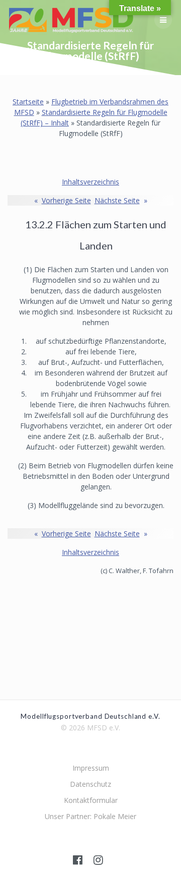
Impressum (90, 768)
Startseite (28, 101)
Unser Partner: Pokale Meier (90, 816)
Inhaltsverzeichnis (90, 181)
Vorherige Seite (62, 200)
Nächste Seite (121, 200)
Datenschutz (90, 784)
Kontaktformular (91, 800)
